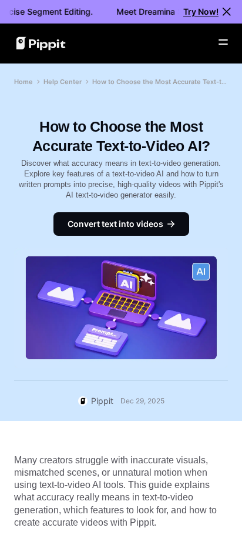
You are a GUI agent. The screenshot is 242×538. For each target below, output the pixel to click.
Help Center (62, 82)
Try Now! (201, 11)
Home (23, 82)
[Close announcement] (227, 12)
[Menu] (223, 42)
